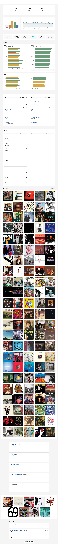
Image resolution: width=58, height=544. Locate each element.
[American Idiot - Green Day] (40, 432)
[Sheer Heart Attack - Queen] (8, 346)
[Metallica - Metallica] (29, 228)
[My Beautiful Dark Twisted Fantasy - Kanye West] (18, 367)
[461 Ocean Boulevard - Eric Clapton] (29, 282)
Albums (48, 1)
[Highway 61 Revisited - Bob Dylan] (8, 207)
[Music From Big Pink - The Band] (8, 217)
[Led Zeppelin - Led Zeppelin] (8, 260)
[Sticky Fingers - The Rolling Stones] (29, 239)
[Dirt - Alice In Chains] (40, 239)
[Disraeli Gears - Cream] (18, 314)
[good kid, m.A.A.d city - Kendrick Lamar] (18, 432)
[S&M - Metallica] (18, 292)
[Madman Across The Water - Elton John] (50, 410)
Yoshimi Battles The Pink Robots (35, 117)
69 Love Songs (33, 106)
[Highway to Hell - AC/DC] (40, 217)
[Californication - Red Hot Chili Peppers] (40, 378)
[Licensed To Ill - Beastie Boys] (8, 325)
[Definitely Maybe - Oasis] (18, 282)
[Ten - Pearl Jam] (18, 357)
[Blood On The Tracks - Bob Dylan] (29, 346)
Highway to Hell (13, 454)
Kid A (31, 112)
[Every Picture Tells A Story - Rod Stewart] (29, 421)
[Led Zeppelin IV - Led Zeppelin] (50, 367)
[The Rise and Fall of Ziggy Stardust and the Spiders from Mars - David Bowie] (18, 250)
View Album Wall (53, 188)
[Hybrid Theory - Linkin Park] (29, 378)
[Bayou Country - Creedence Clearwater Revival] (40, 421)
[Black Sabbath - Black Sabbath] (50, 346)
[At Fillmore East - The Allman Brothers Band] (8, 228)
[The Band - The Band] (29, 314)
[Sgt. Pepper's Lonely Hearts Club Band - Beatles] (29, 292)
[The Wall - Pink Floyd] (40, 260)
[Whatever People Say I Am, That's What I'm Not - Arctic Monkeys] (50, 292)
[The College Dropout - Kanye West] (18, 389)
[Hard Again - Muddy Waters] (40, 228)
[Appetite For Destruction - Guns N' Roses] (18, 421)
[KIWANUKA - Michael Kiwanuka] (50, 303)
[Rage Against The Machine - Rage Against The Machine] (40, 196)
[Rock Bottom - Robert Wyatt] (18, 502)
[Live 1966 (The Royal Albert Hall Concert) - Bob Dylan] (18, 239)
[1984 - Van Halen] (29, 250)
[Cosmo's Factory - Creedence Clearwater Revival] (8, 271)
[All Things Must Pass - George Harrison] (8, 399)
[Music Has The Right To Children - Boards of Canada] (45, 512)
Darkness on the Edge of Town (15, 474)
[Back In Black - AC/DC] (50, 314)
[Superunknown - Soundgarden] (50, 239)
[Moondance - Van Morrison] (40, 314)
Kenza (32, 114)
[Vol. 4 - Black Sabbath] (8, 239)
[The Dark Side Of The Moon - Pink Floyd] (8, 292)
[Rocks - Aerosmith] (50, 260)
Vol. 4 (11, 484)
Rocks (5, 112)
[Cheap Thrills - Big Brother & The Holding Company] (40, 282)
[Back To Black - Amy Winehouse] (40, 367)
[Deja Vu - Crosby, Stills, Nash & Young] (50, 335)
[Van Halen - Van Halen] (50, 217)
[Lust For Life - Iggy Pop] (50, 196)
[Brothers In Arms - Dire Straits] (8, 357)
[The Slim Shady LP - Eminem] (18, 335)
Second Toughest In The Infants (35, 104)
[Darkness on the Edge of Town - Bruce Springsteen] (18, 260)
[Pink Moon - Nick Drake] (8, 378)
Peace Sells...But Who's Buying (9, 104)
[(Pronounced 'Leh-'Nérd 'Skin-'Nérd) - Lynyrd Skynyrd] (40, 325)
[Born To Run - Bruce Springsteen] (40, 292)
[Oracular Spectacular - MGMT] (8, 250)
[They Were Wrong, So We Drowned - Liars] (24, 512)
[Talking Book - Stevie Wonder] (29, 271)
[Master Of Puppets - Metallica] (50, 389)
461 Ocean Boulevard (8, 114)
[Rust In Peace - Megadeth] (50, 228)
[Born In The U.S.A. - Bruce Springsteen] (18, 303)
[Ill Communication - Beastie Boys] (8, 432)
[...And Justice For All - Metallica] (29, 357)
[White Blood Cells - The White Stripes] (40, 271)
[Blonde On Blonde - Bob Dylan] (29, 325)
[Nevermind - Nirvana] (29, 367)
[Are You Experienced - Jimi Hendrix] (29, 303)
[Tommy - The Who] (18, 346)
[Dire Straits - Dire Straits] (18, 196)
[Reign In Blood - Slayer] (50, 432)
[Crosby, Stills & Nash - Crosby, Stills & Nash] (29, 399)
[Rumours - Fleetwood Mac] (8, 410)
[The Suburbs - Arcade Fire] (18, 410)
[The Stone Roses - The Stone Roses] (40, 410)
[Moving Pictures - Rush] (40, 346)
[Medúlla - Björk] (34, 512)
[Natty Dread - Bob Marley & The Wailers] (40, 399)
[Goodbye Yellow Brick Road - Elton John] (50, 357)
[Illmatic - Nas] (18, 207)
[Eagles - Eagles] (8, 335)
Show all (42, 70)
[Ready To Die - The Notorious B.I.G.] (18, 271)
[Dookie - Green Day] (50, 282)
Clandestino (12, 535)
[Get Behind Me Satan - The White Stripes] (8, 421)
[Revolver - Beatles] (50, 207)
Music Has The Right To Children (35, 101)
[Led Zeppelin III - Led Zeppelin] (29, 207)
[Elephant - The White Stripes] (29, 196)
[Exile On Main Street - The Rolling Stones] (18, 228)
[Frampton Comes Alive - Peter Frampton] (50, 399)
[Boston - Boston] (18, 325)
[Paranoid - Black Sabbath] (18, 399)
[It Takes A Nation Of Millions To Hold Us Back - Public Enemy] (18, 217)
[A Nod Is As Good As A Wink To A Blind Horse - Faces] (50, 271)
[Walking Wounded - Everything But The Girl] (29, 502)
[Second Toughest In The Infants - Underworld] (40, 502)
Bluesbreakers (7, 122)
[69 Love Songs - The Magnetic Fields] (13, 512)
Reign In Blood (7, 101)
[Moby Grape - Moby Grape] (8, 196)
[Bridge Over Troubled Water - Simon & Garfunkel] (40, 303)
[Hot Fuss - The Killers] (8, 367)
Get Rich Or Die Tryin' (8, 109)
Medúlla (32, 109)
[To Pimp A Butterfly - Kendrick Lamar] (29, 389)
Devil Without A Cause (8, 106)
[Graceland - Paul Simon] (40, 357)
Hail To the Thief (13, 444)
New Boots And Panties (14, 524)
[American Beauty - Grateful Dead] (50, 325)
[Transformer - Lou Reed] (40, 389)
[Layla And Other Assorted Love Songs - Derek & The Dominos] (29, 432)
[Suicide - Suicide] (50, 502)
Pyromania (6, 117)
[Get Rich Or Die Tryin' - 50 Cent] (8, 389)
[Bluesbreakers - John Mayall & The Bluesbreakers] (8, 314)
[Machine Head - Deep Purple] (29, 410)
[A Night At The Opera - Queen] (50, 421)
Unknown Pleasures (34, 122)
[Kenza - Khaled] (8, 502)
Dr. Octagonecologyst (14, 464)
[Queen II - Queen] (8, 303)
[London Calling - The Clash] (8, 282)
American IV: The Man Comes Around (16, 530)
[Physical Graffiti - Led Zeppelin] (40, 335)
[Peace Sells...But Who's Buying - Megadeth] (40, 250)
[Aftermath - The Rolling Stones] (50, 250)
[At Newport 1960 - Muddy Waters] (40, 207)
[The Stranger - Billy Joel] (50, 378)
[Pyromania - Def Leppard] (18, 378)
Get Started (52, 1)
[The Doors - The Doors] (29, 335)
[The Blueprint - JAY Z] (29, 217)
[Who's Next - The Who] (29, 260)
